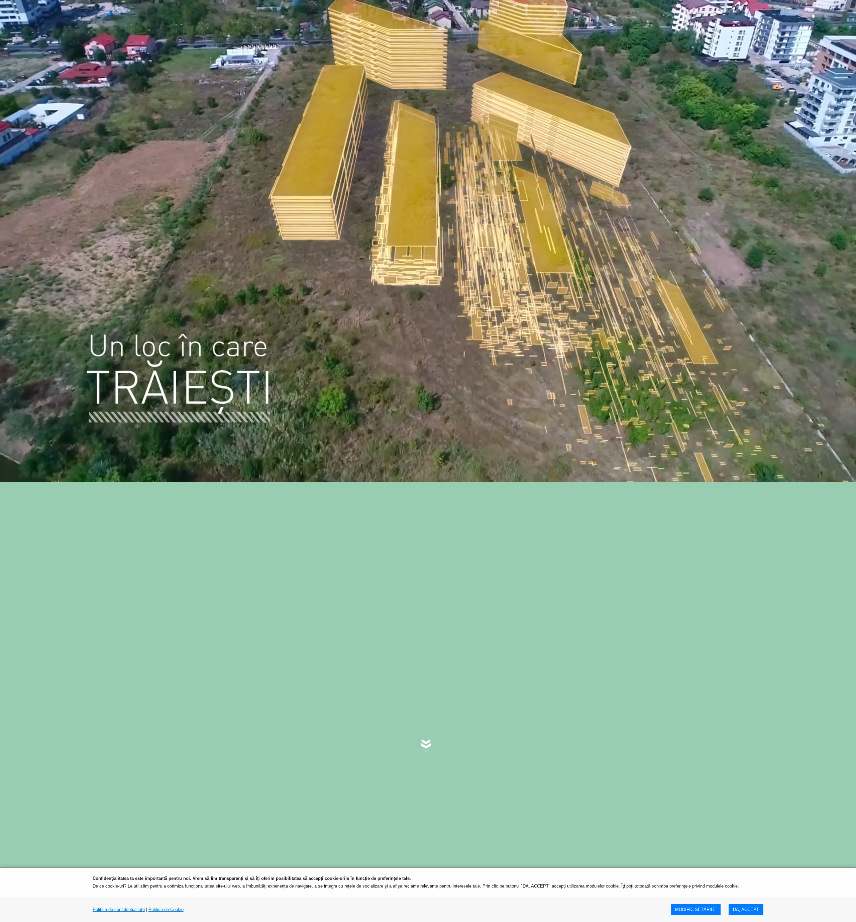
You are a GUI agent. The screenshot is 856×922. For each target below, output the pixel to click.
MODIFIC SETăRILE (695, 909)
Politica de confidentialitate (119, 909)
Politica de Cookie (166, 909)
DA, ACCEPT (746, 909)
